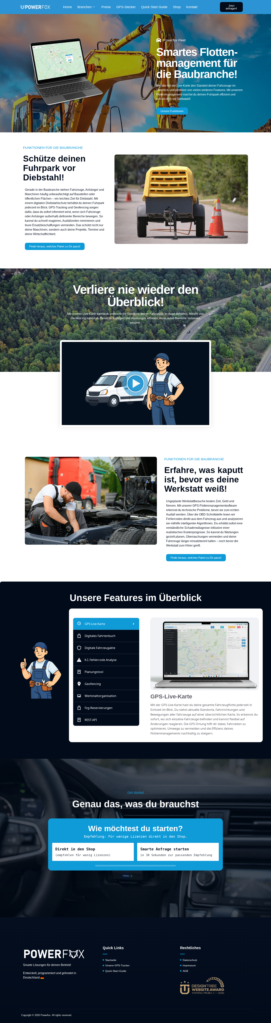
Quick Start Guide (154, 7)
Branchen (84, 7)
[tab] (106, 624)
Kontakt (191, 7)
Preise (106, 7)
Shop (177, 7)
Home (67, 7)
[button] (135, 383)
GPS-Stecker (126, 7)
